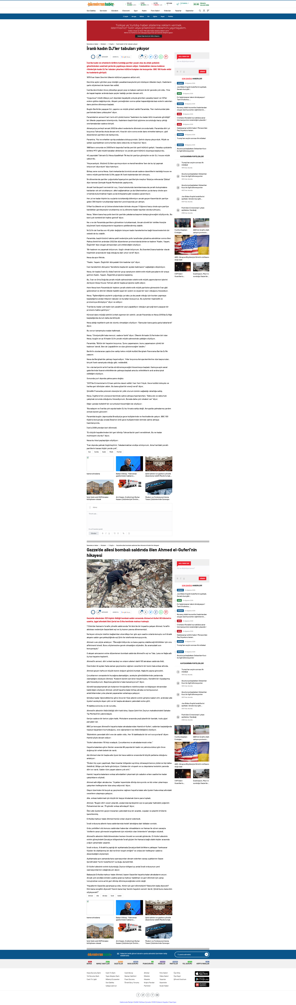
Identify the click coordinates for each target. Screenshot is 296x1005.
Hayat (163, 16)
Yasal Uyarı (172, 1002)
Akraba (104, 896)
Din (148, 16)
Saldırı (119, 896)
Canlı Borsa (129, 973)
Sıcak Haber (164, 986)
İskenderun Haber (92, 44)
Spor (136, 10)
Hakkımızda (124, 1002)
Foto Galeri (155, 10)
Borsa (89, 963)
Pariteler (174, 963)
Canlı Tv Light (92, 979)
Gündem (114, 10)
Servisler (103, 10)
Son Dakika (91, 10)
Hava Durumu (132, 963)
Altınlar (147, 973)
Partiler (119, 452)
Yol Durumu (187, 963)
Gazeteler (190, 10)
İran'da (96, 452)
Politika (170, 16)
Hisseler (161, 963)
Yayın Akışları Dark (112, 976)
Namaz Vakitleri (103, 963)
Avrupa (134, 16)
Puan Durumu (148, 963)
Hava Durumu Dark (94, 973)
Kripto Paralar (203, 963)
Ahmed (90, 896)
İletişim (130, 1002)
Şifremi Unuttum (180, 979)
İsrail (112, 896)
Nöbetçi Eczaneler (113, 979)
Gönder (93, 533)
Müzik (111, 452)
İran (89, 452)
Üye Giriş (177, 973)
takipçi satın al (111, 986)
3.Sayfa (125, 16)
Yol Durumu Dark (93, 976)
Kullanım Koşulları (162, 1002)
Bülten (142, 16)
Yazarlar (178, 10)
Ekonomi (126, 10)
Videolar (167, 10)
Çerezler (148, 1002)
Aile (97, 896)
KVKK (154, 1002)
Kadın (144, 10)
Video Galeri (164, 976)
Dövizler (147, 976)
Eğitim (155, 16)
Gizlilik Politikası (139, 1002)
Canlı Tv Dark (110, 973)
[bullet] (118, 533)
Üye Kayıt (177, 976)
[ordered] (114, 533)
